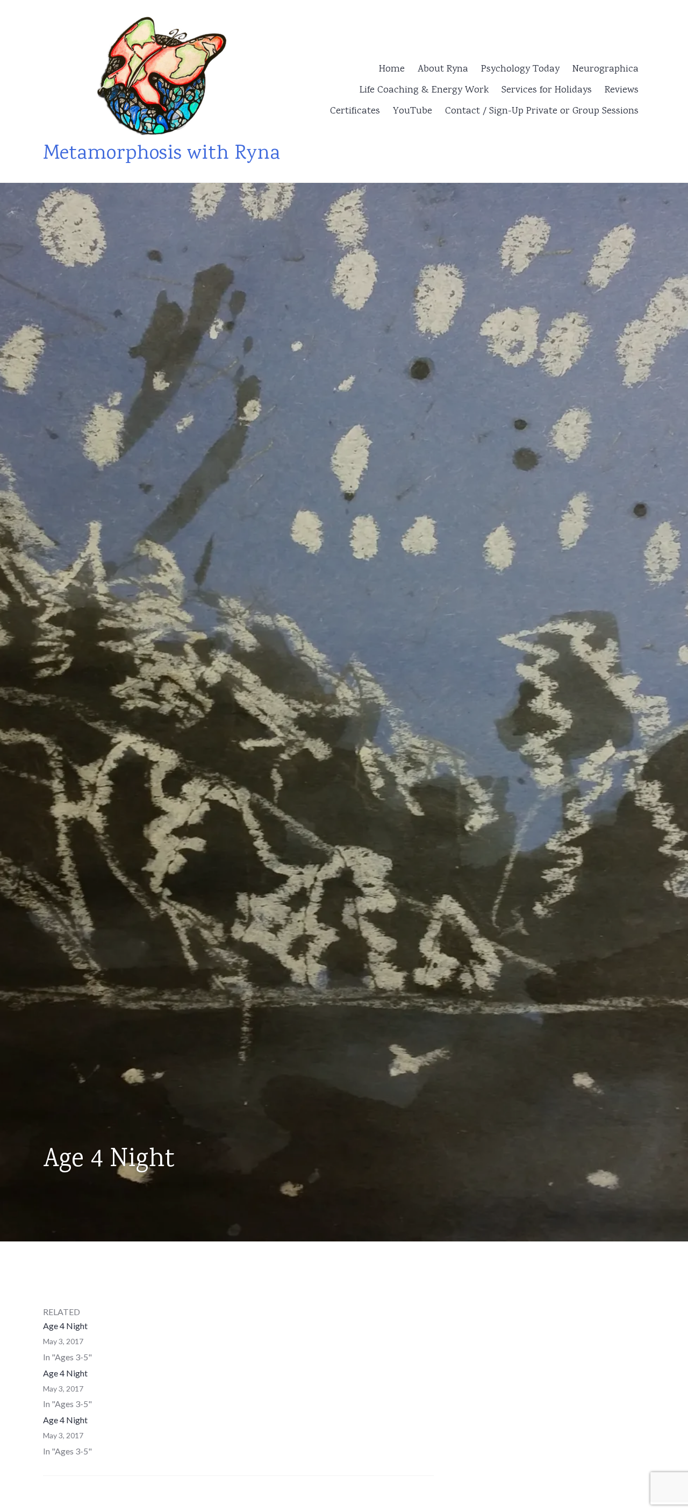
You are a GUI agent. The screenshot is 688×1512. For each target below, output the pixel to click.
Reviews (622, 90)
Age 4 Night (65, 1326)
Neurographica (605, 69)
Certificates (355, 111)
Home (392, 69)
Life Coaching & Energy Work (424, 90)
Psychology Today (520, 69)
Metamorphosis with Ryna (161, 154)
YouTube (412, 111)
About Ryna (443, 69)
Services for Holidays (546, 90)
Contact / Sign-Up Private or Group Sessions (542, 111)
